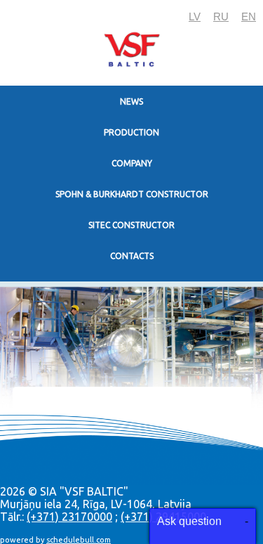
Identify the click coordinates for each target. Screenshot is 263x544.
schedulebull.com (78, 540)
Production (131, 132)
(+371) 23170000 (69, 516)
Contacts (132, 255)
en (248, 16)
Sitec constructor (131, 225)
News (131, 101)
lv (195, 16)
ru (221, 16)
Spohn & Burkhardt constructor (131, 194)
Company (132, 163)
